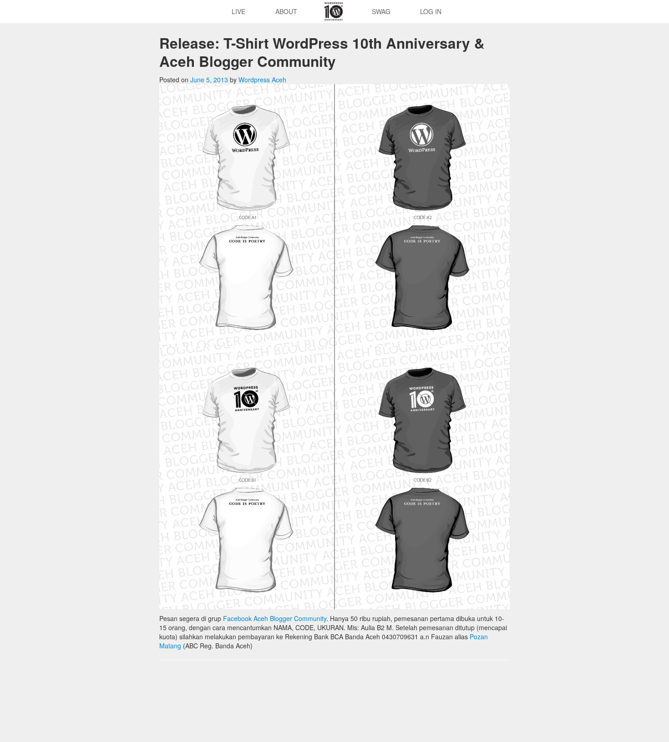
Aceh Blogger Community (289, 618)
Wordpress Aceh (262, 79)
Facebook (237, 618)
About (286, 11)
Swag (381, 11)
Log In (430, 11)
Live (238, 11)
